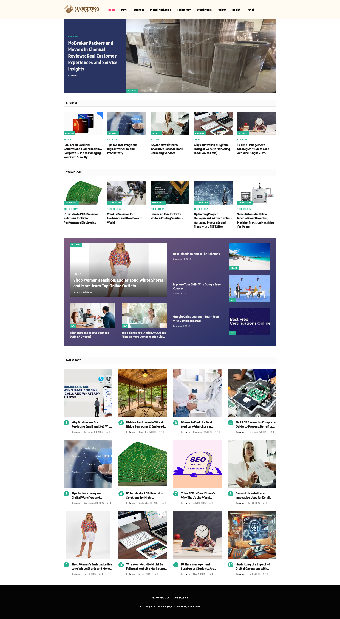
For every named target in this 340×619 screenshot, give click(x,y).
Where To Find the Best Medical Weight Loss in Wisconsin (196, 424)
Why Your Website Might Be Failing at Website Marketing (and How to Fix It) (212, 149)
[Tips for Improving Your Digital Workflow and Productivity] (126, 123)
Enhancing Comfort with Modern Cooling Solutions (167, 216)
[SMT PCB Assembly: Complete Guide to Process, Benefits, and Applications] (252, 393)
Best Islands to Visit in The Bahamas (196, 254)
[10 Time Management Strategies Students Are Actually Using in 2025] (256, 123)
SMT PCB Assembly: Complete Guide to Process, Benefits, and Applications (256, 424)
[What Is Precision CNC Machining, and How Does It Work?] (126, 193)
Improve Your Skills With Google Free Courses (197, 286)
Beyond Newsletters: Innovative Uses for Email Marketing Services (167, 149)
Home (111, 9)
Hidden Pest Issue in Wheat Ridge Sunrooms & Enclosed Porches (145, 424)
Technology (184, 9)
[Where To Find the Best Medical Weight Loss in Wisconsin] (197, 393)
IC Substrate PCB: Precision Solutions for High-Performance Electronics (81, 218)
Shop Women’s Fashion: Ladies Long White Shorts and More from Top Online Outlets (118, 283)
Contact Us (181, 597)
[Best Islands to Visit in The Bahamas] (249, 256)
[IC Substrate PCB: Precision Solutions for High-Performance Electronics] (83, 193)
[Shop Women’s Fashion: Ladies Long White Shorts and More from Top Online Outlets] (118, 270)
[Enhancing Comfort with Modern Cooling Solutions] (170, 193)
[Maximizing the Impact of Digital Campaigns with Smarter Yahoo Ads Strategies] (252, 535)
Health (236, 9)
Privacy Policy (160, 597)
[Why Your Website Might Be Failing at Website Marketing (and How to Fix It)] (213, 123)
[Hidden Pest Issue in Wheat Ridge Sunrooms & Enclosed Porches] (142, 393)
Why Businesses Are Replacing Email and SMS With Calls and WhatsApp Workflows (92, 424)
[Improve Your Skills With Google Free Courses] (249, 288)
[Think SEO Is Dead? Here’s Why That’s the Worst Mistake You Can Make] (197, 464)
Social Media (204, 9)
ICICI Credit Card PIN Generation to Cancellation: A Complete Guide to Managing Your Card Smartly (83, 151)
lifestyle (75, 245)
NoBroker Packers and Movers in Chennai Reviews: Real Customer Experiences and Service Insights (92, 56)
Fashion (222, 9)
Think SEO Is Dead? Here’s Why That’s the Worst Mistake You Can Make (198, 495)
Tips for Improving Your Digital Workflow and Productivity (122, 149)
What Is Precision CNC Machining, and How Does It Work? (124, 218)
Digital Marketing (160, 9)
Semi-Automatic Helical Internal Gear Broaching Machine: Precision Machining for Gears (255, 220)
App (232, 300)
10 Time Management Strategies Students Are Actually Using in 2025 (253, 149)
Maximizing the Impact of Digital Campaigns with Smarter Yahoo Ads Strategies (253, 566)
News (124, 9)
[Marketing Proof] (81, 10)
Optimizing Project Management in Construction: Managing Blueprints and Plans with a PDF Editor (213, 220)
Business (139, 9)
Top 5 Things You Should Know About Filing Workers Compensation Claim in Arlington (144, 335)
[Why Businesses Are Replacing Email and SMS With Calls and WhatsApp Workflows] (88, 393)
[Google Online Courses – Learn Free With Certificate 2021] (249, 321)
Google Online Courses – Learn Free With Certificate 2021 (196, 319)
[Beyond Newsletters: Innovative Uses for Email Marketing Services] (170, 123)
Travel (250, 9)
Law (73, 326)
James (74, 75)
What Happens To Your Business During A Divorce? (89, 334)
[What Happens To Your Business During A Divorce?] (92, 315)
